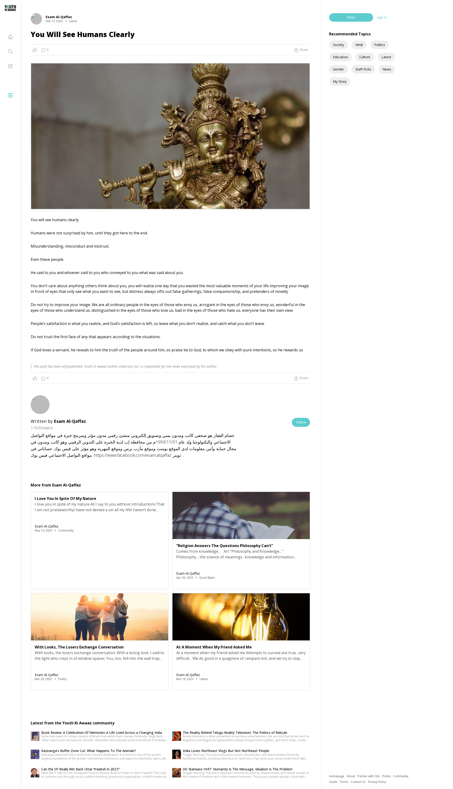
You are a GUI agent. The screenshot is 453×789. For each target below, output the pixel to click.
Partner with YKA (369, 776)
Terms (344, 782)
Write (351, 17)
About (351, 776)
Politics (379, 44)
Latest (386, 57)
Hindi (359, 44)
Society (338, 44)
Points (386, 776)
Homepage (337, 776)
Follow (301, 422)
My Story (340, 81)
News (386, 69)
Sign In (382, 17)
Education (340, 57)
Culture (364, 57)
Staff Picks (363, 69)
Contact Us (358, 782)
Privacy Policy (377, 782)
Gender (338, 69)
